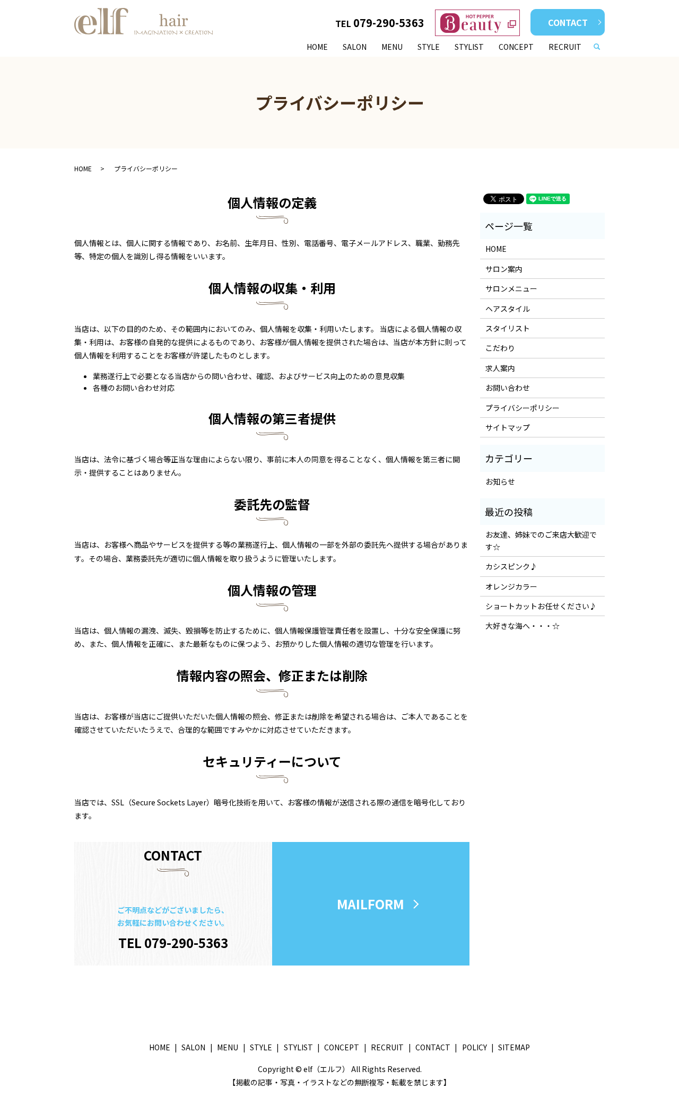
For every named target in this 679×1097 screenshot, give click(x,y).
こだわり (500, 348)
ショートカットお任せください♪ (541, 606)
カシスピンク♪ (511, 566)
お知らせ (500, 481)
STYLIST (469, 46)
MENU (392, 46)
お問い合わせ (507, 387)
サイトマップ (507, 427)
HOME (317, 46)
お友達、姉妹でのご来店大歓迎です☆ (541, 540)
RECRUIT (565, 46)
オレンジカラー (511, 586)
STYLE (428, 46)
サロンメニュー (511, 288)
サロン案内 (504, 269)
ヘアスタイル (507, 308)
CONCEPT (516, 46)
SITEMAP (514, 1047)
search (601, 47)
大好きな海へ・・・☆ (522, 625)
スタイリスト (507, 328)
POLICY (474, 1047)
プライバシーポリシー (522, 407)
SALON (355, 46)
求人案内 (500, 368)
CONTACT (568, 22)
